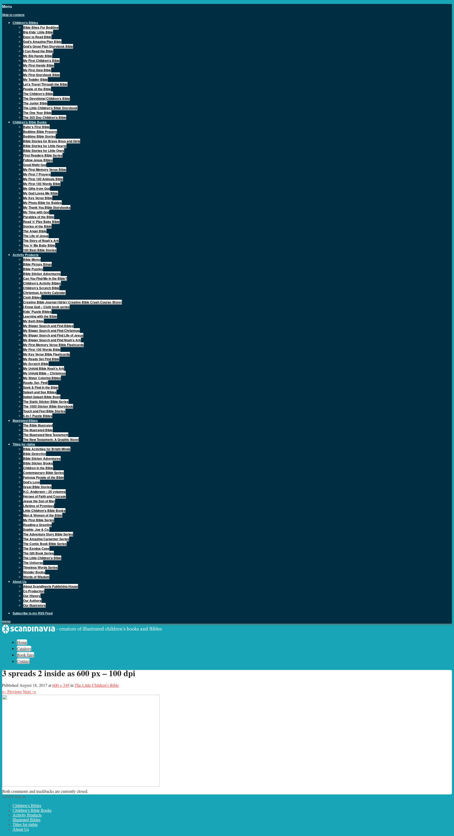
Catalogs (24, 648)
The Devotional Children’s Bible (46, 98)
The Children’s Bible (38, 93)
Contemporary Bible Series (43, 472)
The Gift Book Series (38, 553)
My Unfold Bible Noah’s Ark (43, 368)
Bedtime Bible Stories (39, 136)
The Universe (33, 562)
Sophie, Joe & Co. (36, 529)
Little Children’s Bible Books (44, 510)
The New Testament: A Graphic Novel (51, 439)
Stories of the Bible (37, 226)
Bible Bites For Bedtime (41, 27)
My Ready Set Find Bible (41, 359)
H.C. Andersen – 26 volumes (44, 491)
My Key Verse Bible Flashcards (46, 354)
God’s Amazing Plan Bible (42, 41)
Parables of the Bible (38, 216)
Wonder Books (34, 572)
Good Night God (35, 164)
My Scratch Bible (36, 363)
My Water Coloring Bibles (42, 378)
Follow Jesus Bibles (38, 160)
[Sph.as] (82, 632)
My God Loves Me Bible (40, 193)
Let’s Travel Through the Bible (45, 84)
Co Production (33, 591)
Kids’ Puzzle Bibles (37, 311)
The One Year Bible (37, 112)
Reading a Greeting (37, 524)
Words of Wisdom (36, 576)
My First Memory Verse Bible (44, 169)
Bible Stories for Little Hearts (44, 145)
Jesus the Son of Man (39, 501)
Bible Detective (34, 453)
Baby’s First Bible (36, 126)
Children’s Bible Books (32, 810)
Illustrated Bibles (26, 820)
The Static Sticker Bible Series (46, 401)
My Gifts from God (36, 188)
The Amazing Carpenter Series (46, 539)
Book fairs (25, 655)
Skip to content (13, 14)
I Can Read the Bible (38, 51)
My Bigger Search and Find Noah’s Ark (52, 340)
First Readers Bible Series (43, 155)
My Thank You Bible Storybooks (46, 207)
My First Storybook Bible (41, 74)
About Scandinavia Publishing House (50, 586)
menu (6, 621)
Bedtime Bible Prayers (40, 131)
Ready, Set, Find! (35, 382)
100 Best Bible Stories (39, 250)
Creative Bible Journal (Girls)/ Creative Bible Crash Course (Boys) (72, 302)
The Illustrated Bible (38, 430)
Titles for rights (25, 824)
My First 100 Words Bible (41, 183)
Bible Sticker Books (38, 463)
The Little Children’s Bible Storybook (50, 108)
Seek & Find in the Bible (40, 387)
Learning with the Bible (40, 316)
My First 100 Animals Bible (43, 179)
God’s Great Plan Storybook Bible (48, 46)
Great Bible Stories (37, 486)
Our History (31, 595)
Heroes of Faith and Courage (44, 496)
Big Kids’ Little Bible (38, 32)
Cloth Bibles (32, 297)
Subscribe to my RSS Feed (33, 613)
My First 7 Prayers (37, 174)
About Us (21, 829)
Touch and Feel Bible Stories (44, 411)
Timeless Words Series (40, 567)
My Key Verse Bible (37, 198)
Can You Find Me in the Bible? (45, 278)
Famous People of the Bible (43, 477)
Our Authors (32, 600)
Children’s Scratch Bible (41, 288)
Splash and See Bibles (39, 392)
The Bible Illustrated (38, 425)
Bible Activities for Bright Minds (46, 449)
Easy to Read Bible (37, 36)
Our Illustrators (34, 605)
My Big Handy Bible (37, 55)
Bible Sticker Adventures (42, 273)
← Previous (12, 691)
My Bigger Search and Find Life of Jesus (53, 335)
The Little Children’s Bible (42, 557)
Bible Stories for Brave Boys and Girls (51, 141)
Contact (23, 661)
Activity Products (27, 815)
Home (22, 642)
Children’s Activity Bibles (42, 283)
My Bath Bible (33, 321)
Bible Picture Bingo (37, 264)
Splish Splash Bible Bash (41, 396)
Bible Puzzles (33, 269)
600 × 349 (60, 685)
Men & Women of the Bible (42, 515)
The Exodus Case (36, 548)
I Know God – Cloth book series (46, 306)
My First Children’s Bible (41, 60)
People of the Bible (37, 89)
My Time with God (36, 212)
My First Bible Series (38, 520)
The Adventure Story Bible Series (48, 534)
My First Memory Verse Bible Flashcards (53, 344)
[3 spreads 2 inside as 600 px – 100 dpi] (81, 785)
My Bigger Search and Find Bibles (48, 325)
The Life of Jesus (36, 235)
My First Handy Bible (38, 65)
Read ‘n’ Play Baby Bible (41, 221)
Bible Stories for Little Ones (43, 150)
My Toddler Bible (35, 79)
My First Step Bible (37, 70)
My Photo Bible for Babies (42, 202)
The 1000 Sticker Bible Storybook (48, 406)
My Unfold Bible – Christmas (44, 373)
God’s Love (31, 482)
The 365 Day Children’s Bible (44, 117)
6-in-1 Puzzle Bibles (37, 415)
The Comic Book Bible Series (45, 543)
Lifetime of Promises (38, 505)
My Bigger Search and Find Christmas (51, 330)
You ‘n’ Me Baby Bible (39, 245)
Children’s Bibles (27, 805)
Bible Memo (32, 259)
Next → (29, 691)
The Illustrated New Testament (45, 434)
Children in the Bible (38, 467)
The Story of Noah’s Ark (41, 240)
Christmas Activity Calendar (44, 292)
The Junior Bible (35, 103)
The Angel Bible (35, 231)
